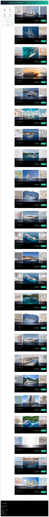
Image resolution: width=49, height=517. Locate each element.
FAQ (33, 2)
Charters (28, 2)
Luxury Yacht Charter (12, 2)
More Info (37, 20)
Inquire (43, 20)
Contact (39, 2)
